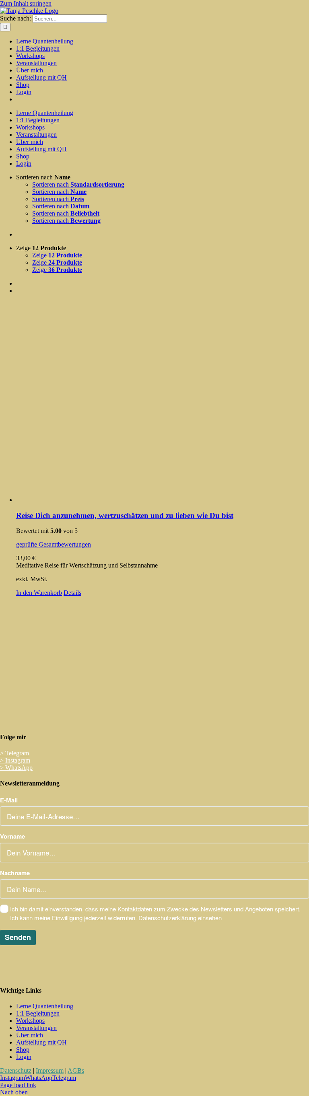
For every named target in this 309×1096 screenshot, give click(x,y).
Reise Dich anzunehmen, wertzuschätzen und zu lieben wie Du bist (124, 515)
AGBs (76, 1070)
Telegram (14, 753)
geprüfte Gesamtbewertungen (53, 544)
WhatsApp (16, 767)
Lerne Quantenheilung (44, 1006)
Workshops (30, 1020)
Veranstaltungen (36, 1027)
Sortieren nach (78, 184)
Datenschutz (15, 1070)
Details (72, 592)
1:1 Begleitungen (38, 1013)
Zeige (57, 255)
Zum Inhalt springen (26, 3)
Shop (22, 1049)
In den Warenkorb (39, 592)
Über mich (29, 1035)
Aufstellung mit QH (41, 1042)
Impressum (50, 1070)
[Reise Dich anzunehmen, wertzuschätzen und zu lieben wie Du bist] (162, 402)
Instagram (15, 760)
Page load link (18, 1085)
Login (23, 1056)
